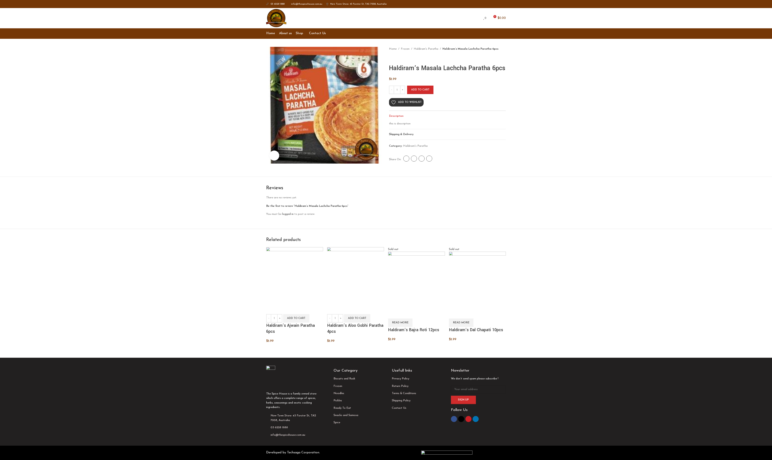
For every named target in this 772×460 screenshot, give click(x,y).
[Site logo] (276, 17)
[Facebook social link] (489, 4)
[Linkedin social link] (503, 4)
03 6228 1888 (277, 4)
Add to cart (420, 89)
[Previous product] (391, 57)
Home (393, 48)
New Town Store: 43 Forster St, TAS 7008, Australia (358, 4)
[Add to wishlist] (293, 309)
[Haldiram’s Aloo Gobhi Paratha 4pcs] (355, 275)
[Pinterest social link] (499, 4)
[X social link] (494, 4)
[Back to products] (396, 57)
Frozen (405, 48)
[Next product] (401, 57)
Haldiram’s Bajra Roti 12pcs (413, 330)
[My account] (476, 18)
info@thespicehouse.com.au (306, 4)
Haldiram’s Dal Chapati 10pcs (476, 330)
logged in (288, 214)
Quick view (282, 309)
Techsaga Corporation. (303, 452)
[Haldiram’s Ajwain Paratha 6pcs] (294, 275)
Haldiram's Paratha (426, 48)
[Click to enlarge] (274, 156)
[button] (296, 318)
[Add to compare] (271, 309)
